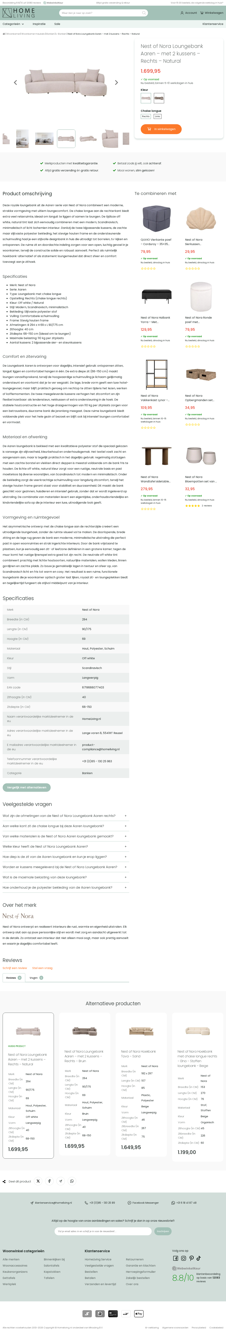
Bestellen (91, 1272)
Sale (57, 24)
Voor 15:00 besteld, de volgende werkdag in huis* (197, 2)
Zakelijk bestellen (138, 1278)
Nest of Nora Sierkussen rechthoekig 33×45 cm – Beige (201, 237)
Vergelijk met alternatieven (26, 787)
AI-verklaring (152, 1327)
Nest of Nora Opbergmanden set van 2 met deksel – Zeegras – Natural (201, 394)
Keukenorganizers (15, 1272)
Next (116, 82)
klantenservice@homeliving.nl (53, 1203)
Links (157, 116)
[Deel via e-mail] (60, 1181)
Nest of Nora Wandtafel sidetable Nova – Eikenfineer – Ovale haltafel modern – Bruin (156, 475)
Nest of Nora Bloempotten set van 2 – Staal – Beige (201, 475)
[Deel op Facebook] (49, 1181)
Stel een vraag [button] (42, 968)
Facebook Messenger (146, 1203)
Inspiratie (39, 24)
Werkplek (9, 1284)
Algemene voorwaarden (175, 1327)
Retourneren (135, 1259)
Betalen (90, 1278)
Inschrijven (163, 1231)
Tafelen (49, 1278)
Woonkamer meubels (33, 33)
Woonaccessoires (15, 1266)
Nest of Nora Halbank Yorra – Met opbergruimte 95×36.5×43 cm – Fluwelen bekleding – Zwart (156, 315)
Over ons (132, 1284)
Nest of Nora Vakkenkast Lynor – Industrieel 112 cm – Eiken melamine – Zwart (156, 394)
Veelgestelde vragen (99, 1266)
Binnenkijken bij (54, 1259)
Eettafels (9, 1278)
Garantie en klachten (141, 1266)
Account (191, 13)
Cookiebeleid (216, 1327)
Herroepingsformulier (141, 1272)
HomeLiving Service (98, 1259)
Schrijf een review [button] (15, 968)
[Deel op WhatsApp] (72, 1181)
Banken (50, 33)
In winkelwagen (165, 129)
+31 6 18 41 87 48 (186, 1203)
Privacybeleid (199, 1327)
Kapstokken (52, 1272)
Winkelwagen (214, 13)
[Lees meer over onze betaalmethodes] (87, 1313)
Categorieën (11, 24)
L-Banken (61, 33)
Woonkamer (13, 33)
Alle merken (11, 1259)
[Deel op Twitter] (38, 1181)
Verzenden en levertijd (100, 1284)
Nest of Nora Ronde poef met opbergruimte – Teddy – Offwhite (201, 315)
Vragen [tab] (34, 977)
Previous (15, 82)
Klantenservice (213, 24)
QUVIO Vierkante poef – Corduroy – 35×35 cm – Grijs (156, 237)
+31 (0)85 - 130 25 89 (102, 1203)
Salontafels (51, 1266)
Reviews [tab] (11, 977)
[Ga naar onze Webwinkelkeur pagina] (52, 2)
